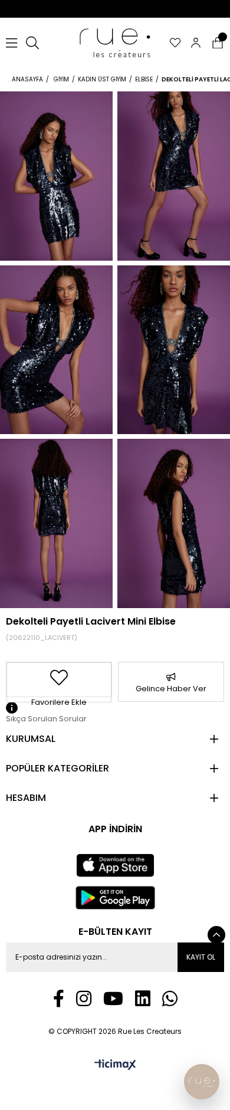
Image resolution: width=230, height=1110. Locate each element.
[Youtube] (113, 998)
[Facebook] (58, 998)
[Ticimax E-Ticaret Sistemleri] (115, 1065)
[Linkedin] (142, 998)
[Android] (115, 897)
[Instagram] (83, 998)
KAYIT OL (200, 957)
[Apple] (115, 866)
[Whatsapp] (170, 998)
